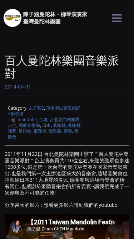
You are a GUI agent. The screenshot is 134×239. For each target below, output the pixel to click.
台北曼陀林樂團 (65, 119)
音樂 (68, 131)
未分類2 (36, 108)
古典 (43, 119)
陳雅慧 (55, 131)
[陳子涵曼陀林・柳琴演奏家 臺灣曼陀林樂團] (12, 18)
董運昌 (40, 131)
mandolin (27, 119)
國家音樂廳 (29, 125)
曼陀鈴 (25, 131)
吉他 (12, 125)
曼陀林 (59, 125)
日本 (46, 125)
